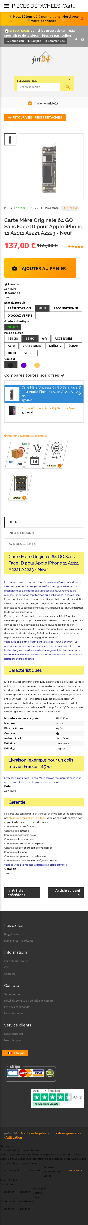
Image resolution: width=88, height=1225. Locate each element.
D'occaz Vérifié (20, 315)
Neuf (42, 308)
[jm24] (44, 59)
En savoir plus (77, 1170)
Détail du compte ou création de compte (29, 1000)
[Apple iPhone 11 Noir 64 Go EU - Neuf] (12, 410)
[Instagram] (82, 40)
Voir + (29, 353)
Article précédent (16, 892)
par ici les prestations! (47, 31)
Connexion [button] (17, 41)
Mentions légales (33, 1133)
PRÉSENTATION (19, 308)
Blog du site (11, 934)
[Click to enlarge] (51, 166)
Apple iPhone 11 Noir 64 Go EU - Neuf (49, 408)
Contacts (9, 974)
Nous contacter (13, 1034)
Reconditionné (66, 308)
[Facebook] (76, 40)
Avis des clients (22, 544)
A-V (44, 338)
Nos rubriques (12, 1040)
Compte (35, 41)
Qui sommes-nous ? (16, 961)
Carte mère (32, 346)
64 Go (30, 338)
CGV (6, 967)
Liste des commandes (17, 1007)
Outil (12, 353)
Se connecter (12, 994)
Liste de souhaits (14, 1013)
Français (18, 1053)
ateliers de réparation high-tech (27, 817)
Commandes (56, 41)
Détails (15, 522)
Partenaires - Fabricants (18, 940)
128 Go (13, 338)
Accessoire (64, 338)
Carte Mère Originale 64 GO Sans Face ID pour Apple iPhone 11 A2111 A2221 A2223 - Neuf (52, 392)
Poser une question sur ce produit (26, 435)
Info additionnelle (25, 533)
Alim (11, 346)
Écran (74, 346)
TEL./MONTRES (27, 81)
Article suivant (68, 890)
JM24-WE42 (70, 208)
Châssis (55, 346)
